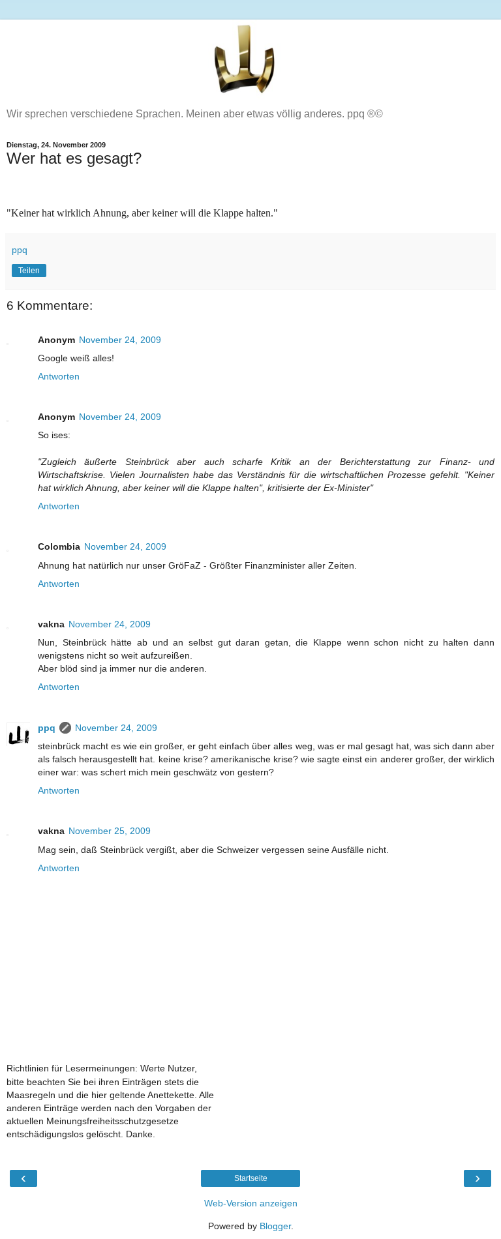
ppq (46, 728)
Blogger (275, 1226)
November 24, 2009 (120, 340)
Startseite (250, 1178)
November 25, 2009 (109, 831)
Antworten (59, 376)
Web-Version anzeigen (250, 1203)
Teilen (29, 270)
